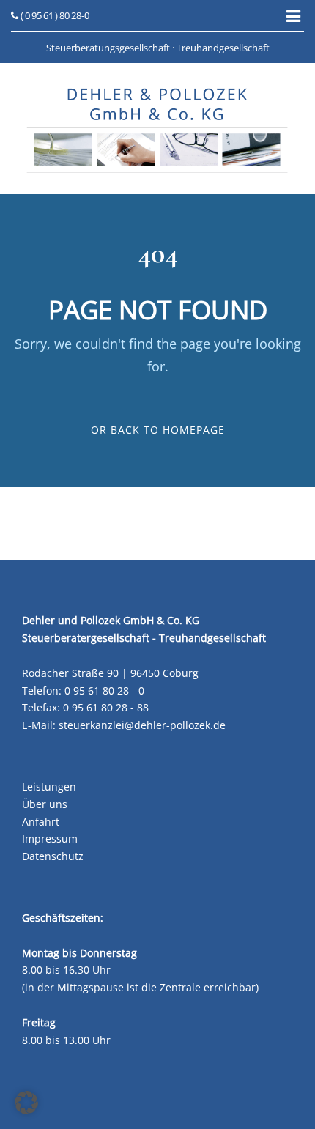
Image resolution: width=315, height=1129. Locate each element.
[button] (26, 1102)
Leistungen (49, 786)
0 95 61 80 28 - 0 (104, 690)
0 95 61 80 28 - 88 (106, 707)
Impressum (50, 838)
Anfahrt (40, 822)
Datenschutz (53, 856)
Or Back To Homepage (158, 430)
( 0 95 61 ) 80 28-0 (53, 15)
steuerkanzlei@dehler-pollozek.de (142, 725)
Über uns (44, 804)
